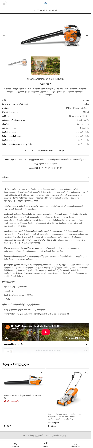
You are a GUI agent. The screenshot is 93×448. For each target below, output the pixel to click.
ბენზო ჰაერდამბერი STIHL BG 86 (49, 350)
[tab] (45, 350)
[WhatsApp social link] (50, 10)
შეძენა (62, 150)
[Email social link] (41, 10)
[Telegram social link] (53, 10)
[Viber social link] (56, 10)
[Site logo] (46, 3)
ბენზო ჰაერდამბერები (50, 159)
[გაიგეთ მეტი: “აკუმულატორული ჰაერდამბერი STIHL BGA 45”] (41, 372)
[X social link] (37, 10)
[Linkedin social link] (47, 10)
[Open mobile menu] (4, 3)
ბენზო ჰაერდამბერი (48, 163)
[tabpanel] (45, 332)
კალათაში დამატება (45, 150)
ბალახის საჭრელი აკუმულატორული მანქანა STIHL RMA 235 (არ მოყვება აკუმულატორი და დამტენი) (64, 416)
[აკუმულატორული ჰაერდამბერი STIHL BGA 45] (23, 381)
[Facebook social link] (34, 10)
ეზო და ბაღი (66, 159)
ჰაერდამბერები (79, 159)
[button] (4, 35)
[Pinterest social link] (44, 10)
